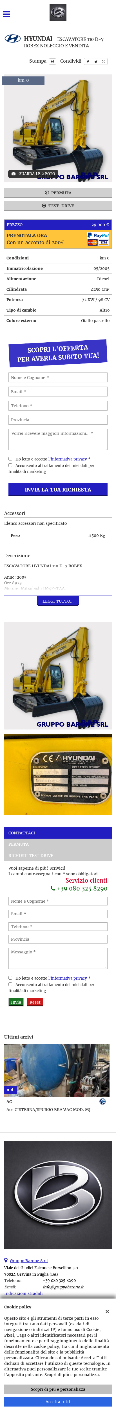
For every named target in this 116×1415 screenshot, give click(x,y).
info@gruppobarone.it (63, 1287)
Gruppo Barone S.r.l (29, 1260)
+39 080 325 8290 (81, 888)
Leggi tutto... (58, 601)
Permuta (61, 192)
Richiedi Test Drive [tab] (30, 855)
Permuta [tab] (18, 844)
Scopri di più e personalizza (58, 1389)
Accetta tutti (58, 1401)
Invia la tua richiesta (58, 489)
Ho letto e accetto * (53, 459)
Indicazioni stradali (23, 1293)
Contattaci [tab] (21, 833)
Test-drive (60, 205)
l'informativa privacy (67, 459)
